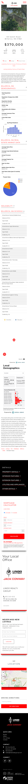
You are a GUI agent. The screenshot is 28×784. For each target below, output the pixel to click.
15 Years (14, 512)
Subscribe (8, 641)
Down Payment (8, 522)
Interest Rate (7, 528)
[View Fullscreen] (3, 678)
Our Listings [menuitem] (6, 738)
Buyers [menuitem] (5, 734)
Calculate (14, 536)
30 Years (7, 512)
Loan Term (7, 509)
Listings (7, 448)
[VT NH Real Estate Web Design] (14, 779)
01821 (3, 450)
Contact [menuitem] (5, 739)
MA (11, 448)
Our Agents (6, 605)
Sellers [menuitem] (5, 736)
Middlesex (16, 448)
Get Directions (14, 706)
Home (2, 448)
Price (5, 517)
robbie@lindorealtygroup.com (13, 752)
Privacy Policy (7, 769)
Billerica (22, 448)
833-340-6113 (10, 597)
